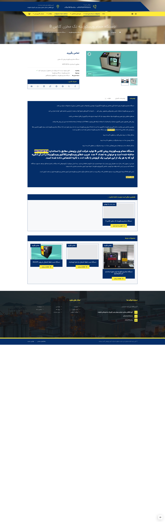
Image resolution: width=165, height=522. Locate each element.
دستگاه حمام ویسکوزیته (64, 76)
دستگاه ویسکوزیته (56, 73)
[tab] (132, 98)
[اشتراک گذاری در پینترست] (62, 86)
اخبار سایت (75, 310)
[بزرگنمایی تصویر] (89, 54)
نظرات (108, 98)
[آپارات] (132, 14)
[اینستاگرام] (136, 14)
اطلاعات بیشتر (117, 279)
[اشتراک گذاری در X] (69, 86)
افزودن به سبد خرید (118, 226)
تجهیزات (76, 307)
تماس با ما (39, 310)
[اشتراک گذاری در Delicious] (50, 86)
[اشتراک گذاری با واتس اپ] (37, 86)
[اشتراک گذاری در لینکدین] (44, 86)
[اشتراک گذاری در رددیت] (56, 86)
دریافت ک (131, 177)
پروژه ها (58, 310)
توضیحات (132, 98)
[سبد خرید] (29, 14)
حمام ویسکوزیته (66, 73)
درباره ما (40, 307)
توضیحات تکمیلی (120, 98)
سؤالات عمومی (74, 312)
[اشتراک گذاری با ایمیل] (31, 86)
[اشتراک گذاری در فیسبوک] (75, 86)
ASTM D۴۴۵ (110, 130)
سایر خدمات (57, 312)
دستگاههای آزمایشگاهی (51, 76)
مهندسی (58, 307)
